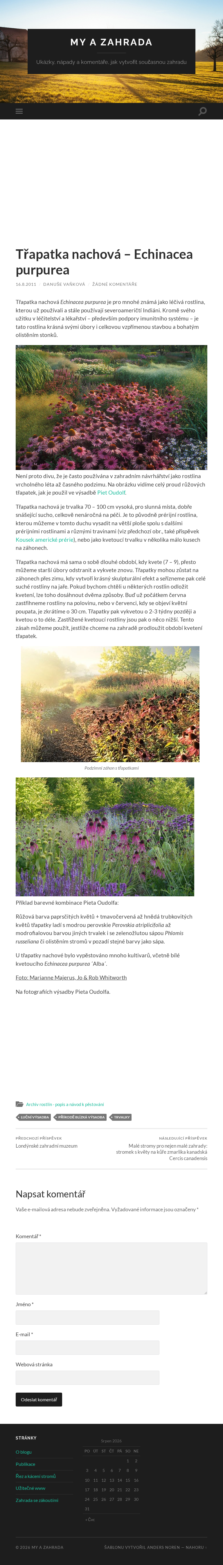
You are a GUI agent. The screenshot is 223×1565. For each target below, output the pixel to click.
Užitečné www (30, 1488)
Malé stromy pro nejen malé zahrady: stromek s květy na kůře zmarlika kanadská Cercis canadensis (161, 1148)
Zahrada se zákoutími (37, 1500)
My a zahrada (111, 42)
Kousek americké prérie (44, 539)
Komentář (28, 1236)
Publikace (25, 1464)
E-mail (24, 1334)
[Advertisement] (111, 188)
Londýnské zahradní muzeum (47, 1142)
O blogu (24, 1452)
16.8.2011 (26, 284)
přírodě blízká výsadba (81, 1117)
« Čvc (90, 1519)
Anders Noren (163, 1547)
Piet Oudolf (111, 492)
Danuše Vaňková (64, 284)
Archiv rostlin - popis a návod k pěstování (65, 1104)
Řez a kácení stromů (36, 1476)
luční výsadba (35, 1117)
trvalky (122, 1117)
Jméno (25, 1304)
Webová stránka (34, 1364)
